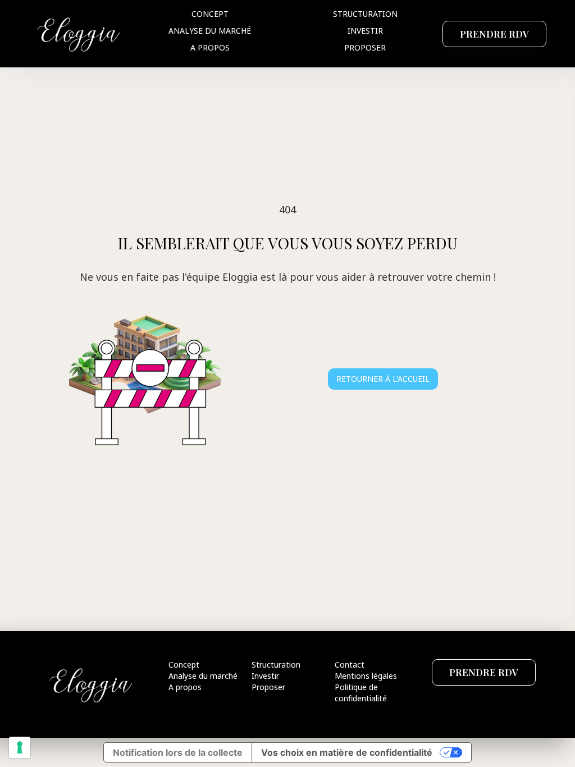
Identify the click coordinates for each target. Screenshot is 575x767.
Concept (210, 13)
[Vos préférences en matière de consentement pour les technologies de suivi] (19, 747)
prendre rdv (483, 672)
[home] (79, 33)
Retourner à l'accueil (383, 378)
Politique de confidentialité (361, 693)
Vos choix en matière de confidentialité (346, 752)
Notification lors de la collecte (178, 752)
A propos (210, 47)
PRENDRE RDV (494, 34)
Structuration (365, 13)
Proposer (365, 47)
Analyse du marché (209, 30)
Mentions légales (366, 675)
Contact (349, 664)
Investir (365, 30)
